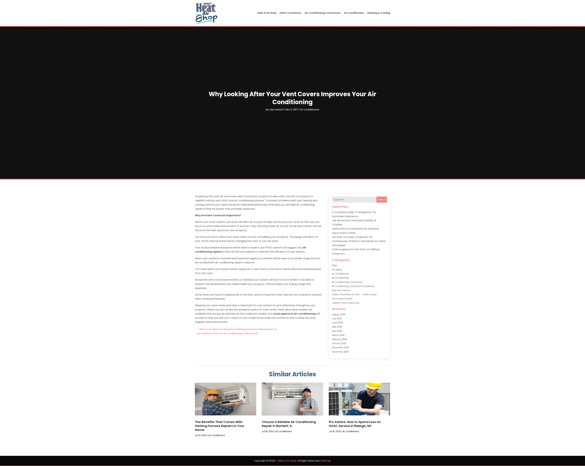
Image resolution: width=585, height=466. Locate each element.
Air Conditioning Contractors (323, 13)
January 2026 (339, 343)
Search (381, 199)
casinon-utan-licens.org (345, 302)
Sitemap (326, 460)
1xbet (334, 265)
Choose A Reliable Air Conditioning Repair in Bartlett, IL (289, 424)
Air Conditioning (340, 277)
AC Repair (337, 269)
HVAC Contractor (290, 13)
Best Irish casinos (341, 290)
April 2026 (337, 331)
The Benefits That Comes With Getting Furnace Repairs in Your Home (219, 426)
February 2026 (339, 339)
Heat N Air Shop (266, 13)
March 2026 (338, 335)
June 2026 (337, 322)
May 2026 (337, 326)
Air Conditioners (354, 13)
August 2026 (338, 314)
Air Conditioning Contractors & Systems (353, 286)
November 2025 (340, 351)
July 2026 (337, 318)
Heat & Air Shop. (287, 460)
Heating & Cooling (378, 13)
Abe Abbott (276, 109)
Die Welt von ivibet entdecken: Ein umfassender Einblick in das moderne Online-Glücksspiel (359, 241)
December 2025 (340, 347)
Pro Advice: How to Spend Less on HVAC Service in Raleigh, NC (355, 424)
